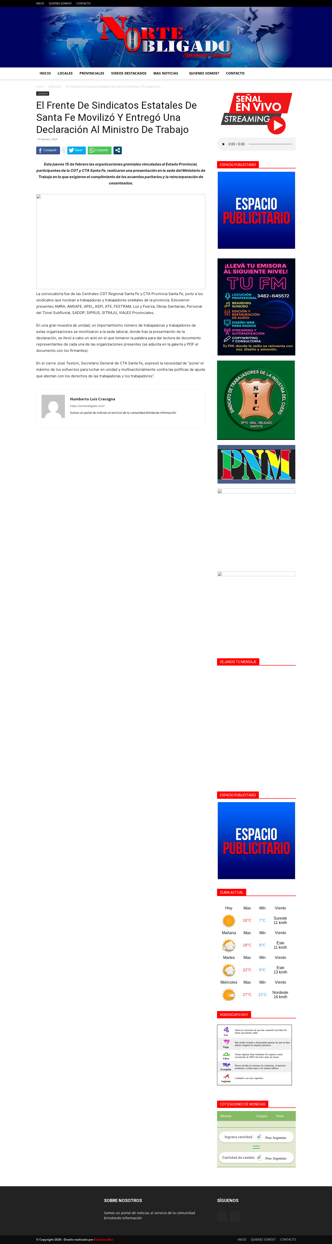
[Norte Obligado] (166, 37)
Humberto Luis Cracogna (92, 398)
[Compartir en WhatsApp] (100, 150)
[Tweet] (76, 150)
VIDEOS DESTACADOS (129, 73)
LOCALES (65, 73)
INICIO (40, 3)
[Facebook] (284, 3)
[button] (290, 73)
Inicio (39, 86)
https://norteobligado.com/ (87, 406)
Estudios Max (103, 1239)
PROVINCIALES (91, 73)
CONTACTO (83, 3)
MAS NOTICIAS (165, 73)
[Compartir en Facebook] (48, 150)
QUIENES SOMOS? (60, 3)
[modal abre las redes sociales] (118, 150)
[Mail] (292, 3)
